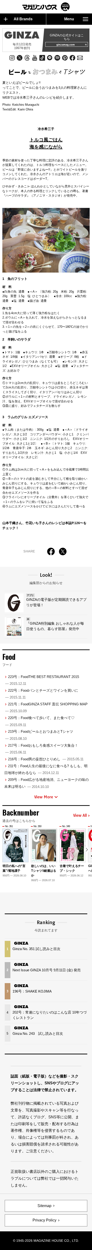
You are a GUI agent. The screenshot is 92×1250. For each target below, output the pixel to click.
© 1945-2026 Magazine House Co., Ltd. (46, 1240)
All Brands (23, 19)
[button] (87, 850)
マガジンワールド (46, 6)
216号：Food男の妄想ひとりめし (46, 759)
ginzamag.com (65, 44)
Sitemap (44, 1206)
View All (80, 815)
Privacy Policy (44, 1220)
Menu (69, 19)
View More (43, 797)
